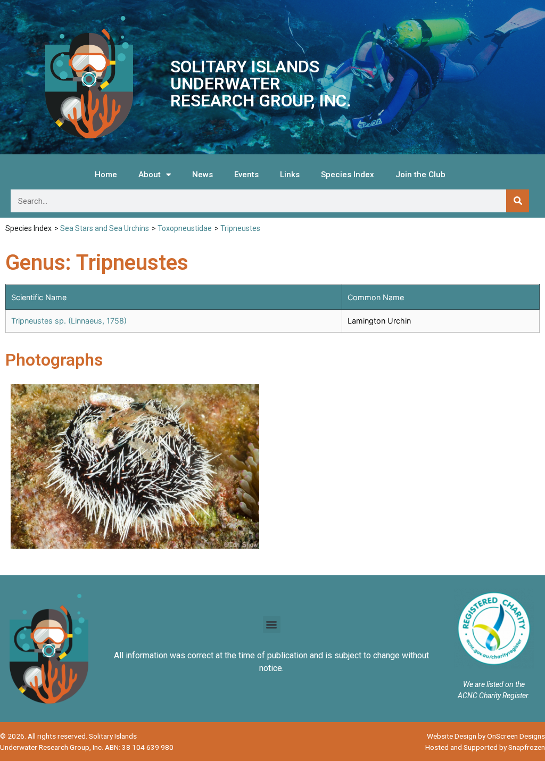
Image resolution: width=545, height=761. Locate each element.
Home (106, 174)
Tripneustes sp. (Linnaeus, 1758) (69, 320)
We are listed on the (494, 684)
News (202, 174)
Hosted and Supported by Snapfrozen (485, 747)
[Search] (517, 200)
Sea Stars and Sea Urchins (104, 228)
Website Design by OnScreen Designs (486, 736)
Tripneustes (240, 228)
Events (246, 174)
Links (290, 174)
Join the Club (420, 174)
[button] (271, 624)
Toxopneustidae (185, 228)
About (149, 174)
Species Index (347, 174)
